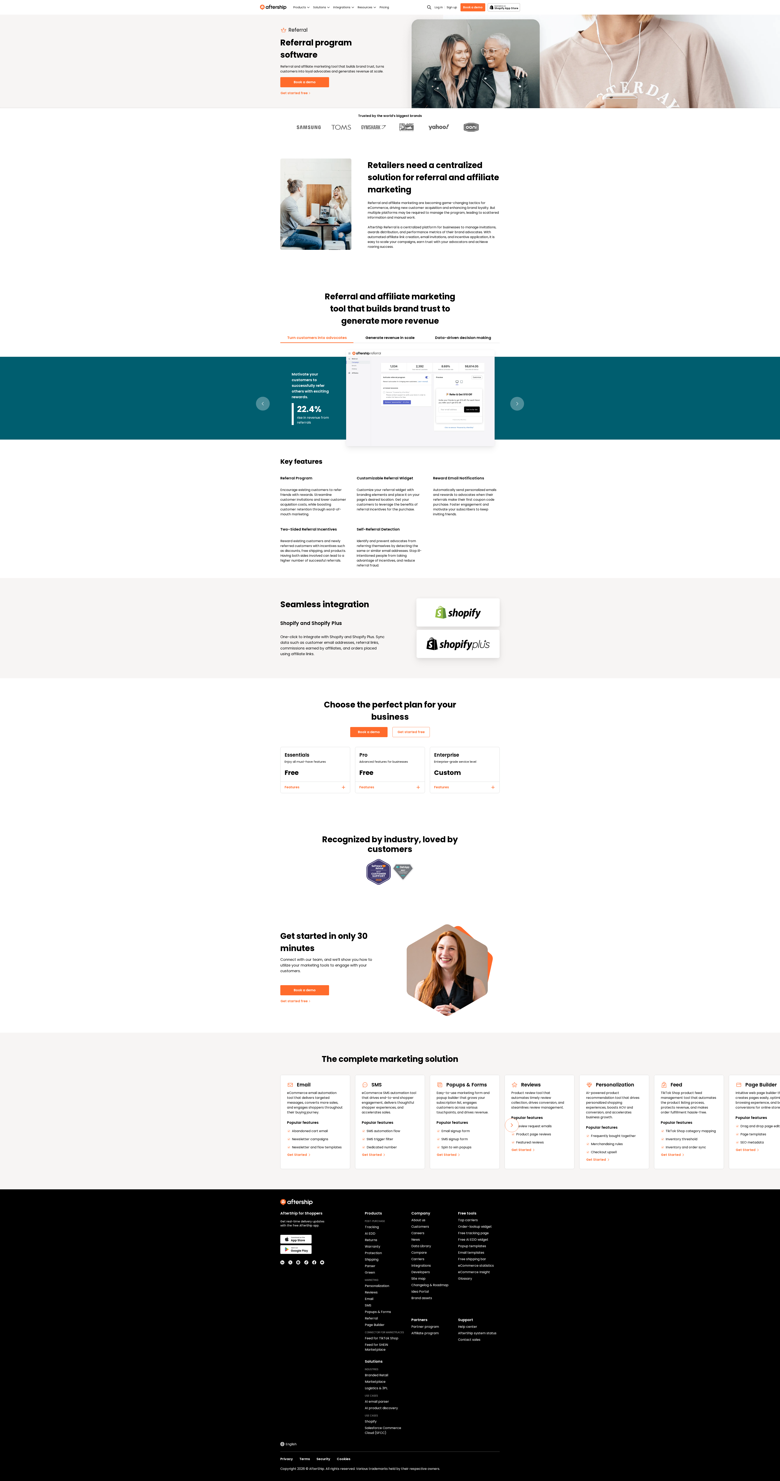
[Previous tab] (263, 404)
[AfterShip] (274, 7)
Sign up (452, 7)
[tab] (316, 338)
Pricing (384, 7)
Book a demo (473, 7)
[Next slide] (512, 1125)
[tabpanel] (390, 458)
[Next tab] (517, 404)
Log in (439, 7)
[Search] (429, 7)
